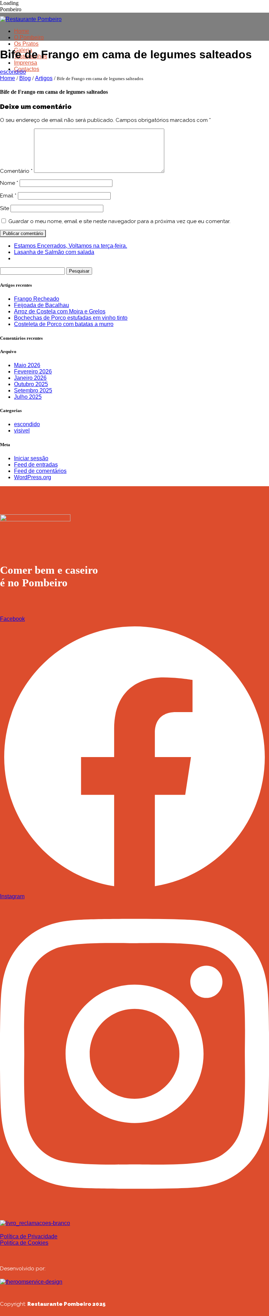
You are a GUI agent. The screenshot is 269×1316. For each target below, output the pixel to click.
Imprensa (25, 63)
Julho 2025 (28, 397)
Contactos (26, 69)
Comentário (16, 171)
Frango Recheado (36, 299)
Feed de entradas (36, 465)
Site (4, 208)
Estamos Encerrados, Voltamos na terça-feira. (70, 246)
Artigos (44, 78)
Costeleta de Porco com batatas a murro (63, 324)
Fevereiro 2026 (33, 371)
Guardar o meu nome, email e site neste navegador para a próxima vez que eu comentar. (119, 221)
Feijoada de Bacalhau (41, 305)
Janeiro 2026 (30, 378)
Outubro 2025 (31, 384)
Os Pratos (26, 44)
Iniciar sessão (31, 458)
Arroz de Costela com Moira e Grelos (59, 311)
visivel (22, 431)
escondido (13, 72)
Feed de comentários (40, 471)
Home (21, 31)
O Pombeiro (29, 37)
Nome (9, 183)
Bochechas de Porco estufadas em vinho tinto (70, 318)
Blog (25, 78)
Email (8, 196)
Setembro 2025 (33, 390)
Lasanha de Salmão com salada (54, 252)
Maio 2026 (27, 365)
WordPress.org (32, 477)
